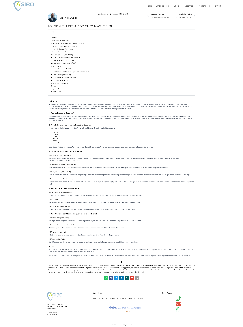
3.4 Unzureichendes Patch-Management (66, 58)
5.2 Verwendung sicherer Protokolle (64, 77)
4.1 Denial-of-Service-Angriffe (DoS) (64, 63)
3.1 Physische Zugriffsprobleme (62, 49)
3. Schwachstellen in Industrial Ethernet (64, 46)
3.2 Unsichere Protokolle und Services (64, 52)
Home (149, 6)
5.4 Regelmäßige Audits (60, 83)
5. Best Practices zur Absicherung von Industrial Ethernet (70, 72)
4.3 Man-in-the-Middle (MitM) (62, 69)
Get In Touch (56, 92)
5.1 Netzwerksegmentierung (61, 75)
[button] (192, 32)
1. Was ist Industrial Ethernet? (60, 40)
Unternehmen (162, 6)
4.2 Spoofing (56, 66)
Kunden (176, 6)
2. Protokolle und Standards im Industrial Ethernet (67, 43)
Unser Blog (204, 6)
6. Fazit (53, 86)
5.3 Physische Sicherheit (60, 80)
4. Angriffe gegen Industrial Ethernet (63, 60)
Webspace (188, 6)
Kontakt (217, 6)
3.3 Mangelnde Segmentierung (62, 55)
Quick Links (56, 89)
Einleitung (54, 38)
